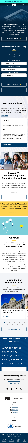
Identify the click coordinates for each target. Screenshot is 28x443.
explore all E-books (12, 90)
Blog (14, 417)
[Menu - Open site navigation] (2, 4)
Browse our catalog (12, 38)
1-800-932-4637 (15, 406)
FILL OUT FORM (12, 383)
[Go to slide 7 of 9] (12, 324)
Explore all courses (12, 84)
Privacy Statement (11, 440)
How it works (4, 115)
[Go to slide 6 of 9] (7, 324)
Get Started (12, 369)
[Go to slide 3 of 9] (14, 322)
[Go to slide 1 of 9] (4, 322)
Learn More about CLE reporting (12, 197)
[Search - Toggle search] (6, 4)
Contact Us (14, 419)
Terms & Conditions (4, 440)
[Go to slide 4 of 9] (19, 322)
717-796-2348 (15, 409)
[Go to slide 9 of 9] (22, 324)
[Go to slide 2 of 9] (9, 322)
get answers (12, 213)
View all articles (12, 329)
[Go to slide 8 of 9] (17, 324)
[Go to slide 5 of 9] (24, 322)
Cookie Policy (18, 440)
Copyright (9, 434)
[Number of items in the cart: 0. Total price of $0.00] (20, 4)
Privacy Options (24, 440)
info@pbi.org (15, 412)
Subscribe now (7, 144)
